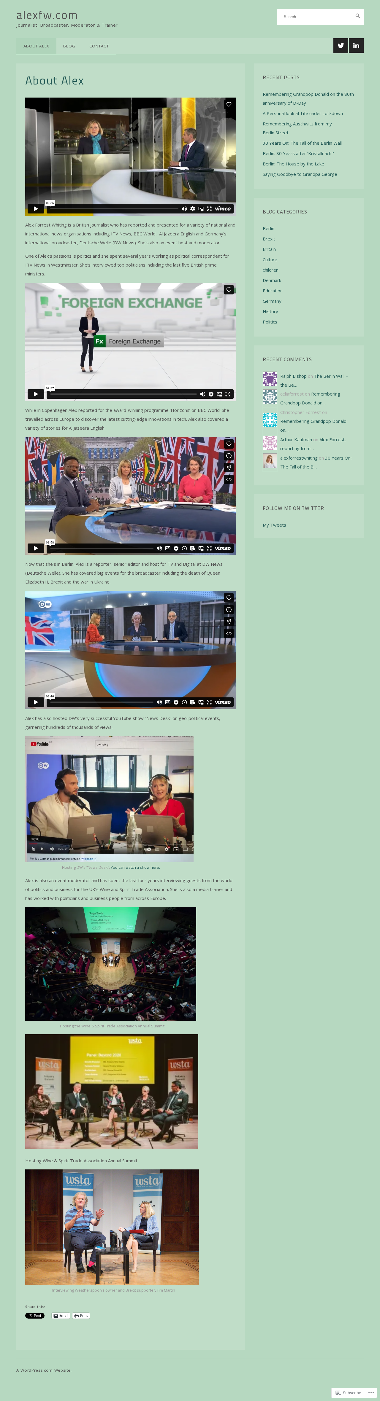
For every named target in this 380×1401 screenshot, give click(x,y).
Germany (272, 301)
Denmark (272, 280)
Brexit (269, 239)
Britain (269, 249)
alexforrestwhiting (299, 458)
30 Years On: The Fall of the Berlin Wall (302, 143)
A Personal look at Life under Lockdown (303, 113)
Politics (270, 322)
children (270, 270)
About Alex (36, 46)
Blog (69, 46)
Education (273, 291)
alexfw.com (47, 14)
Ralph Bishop (293, 376)
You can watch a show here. (135, 867)
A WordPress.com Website (43, 1370)
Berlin (268, 228)
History (270, 311)
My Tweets (274, 525)
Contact (99, 46)
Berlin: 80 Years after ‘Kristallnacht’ (298, 153)
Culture (270, 259)
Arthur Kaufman (296, 439)
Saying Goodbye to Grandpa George (300, 174)
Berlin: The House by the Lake (293, 164)
